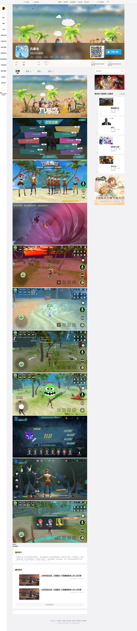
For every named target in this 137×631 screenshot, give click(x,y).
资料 (39, 71)
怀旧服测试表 (3, 59)
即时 (51, 57)
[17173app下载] (3, 88)
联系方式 (74, 620)
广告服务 (63, 620)
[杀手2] (106, 121)
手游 (3, 29)
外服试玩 (3, 77)
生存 (57, 57)
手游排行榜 (3, 41)
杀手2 (112, 127)
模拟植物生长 (115, 108)
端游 (3, 23)
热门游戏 (101, 2)
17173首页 (26, 2)
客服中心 (79, 620)
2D (111, 129)
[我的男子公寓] (106, 140)
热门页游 (86, 2)
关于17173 (52, 620)
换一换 (122, 93)
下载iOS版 (114, 52)
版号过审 (3, 83)
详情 (17, 71)
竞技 (67, 57)
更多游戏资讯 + (49, 604)
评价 (50, 71)
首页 (3, 17)
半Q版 (115, 149)
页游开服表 (3, 47)
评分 (17, 62)
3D (111, 110)
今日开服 (80, 2)
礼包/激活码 (73, 2)
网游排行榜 (3, 35)
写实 (115, 129)
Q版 (115, 110)
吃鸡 (62, 57)
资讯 (28, 71)
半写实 (46, 57)
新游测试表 (3, 53)
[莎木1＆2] (106, 160)
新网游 (60, 2)
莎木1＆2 (114, 166)
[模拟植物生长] (106, 102)
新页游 (65, 2)
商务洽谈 (69, 620)
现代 (32, 57)
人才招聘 (58, 620)
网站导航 (36, 2)
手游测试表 (3, 65)
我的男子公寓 (115, 147)
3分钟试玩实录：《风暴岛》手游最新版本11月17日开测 (61, 576)
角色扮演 (38, 57)
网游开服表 (3, 71)
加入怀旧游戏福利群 (4, 94)
